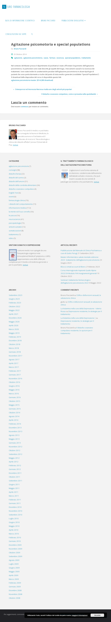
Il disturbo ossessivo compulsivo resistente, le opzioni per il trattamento (77, 330)
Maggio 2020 (14, 321)
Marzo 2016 (14, 393)
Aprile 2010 (13, 530)
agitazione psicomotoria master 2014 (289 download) (32, 80)
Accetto (97, 615)
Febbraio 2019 (15, 337)
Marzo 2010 (14, 533)
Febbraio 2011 (15, 499)
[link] (32, 34)
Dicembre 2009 (15, 545)
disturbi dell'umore (16, 181)
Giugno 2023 (14, 299)
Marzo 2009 (14, 579)
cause (46, 58)
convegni (12, 170)
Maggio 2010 (14, 526)
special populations (72, 58)
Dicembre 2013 (15, 427)
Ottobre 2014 (14, 412)
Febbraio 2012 (15, 465)
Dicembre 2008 (15, 590)
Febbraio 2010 (15, 537)
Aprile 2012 (13, 461)
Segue (15, 145)
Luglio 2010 (14, 518)
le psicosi (12, 215)
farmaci (52, 58)
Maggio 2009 (14, 571)
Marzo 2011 (14, 496)
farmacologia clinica (17, 200)
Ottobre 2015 (14, 401)
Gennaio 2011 (15, 503)
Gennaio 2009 (15, 586)
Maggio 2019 (14, 333)
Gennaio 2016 (15, 397)
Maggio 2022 (14, 310)
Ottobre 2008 (14, 598)
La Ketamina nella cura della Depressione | (78, 318)
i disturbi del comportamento (21, 204)
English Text (13, 193)
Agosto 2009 (14, 560)
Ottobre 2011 (14, 477)
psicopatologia (15, 223)
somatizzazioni (15, 230)
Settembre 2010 (15, 514)
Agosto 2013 (14, 435)
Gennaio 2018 (15, 352)
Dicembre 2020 (15, 318)
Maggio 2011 (14, 488)
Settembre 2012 (15, 454)
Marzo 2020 (14, 329)
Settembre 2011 (15, 480)
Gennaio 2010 (15, 541)
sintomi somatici (15, 227)
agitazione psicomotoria (32, 58)
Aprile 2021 (13, 314)
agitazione (18, 58)
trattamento (86, 58)
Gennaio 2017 (15, 374)
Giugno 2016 (14, 386)
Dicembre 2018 (15, 340)
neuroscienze (14, 219)
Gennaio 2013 (15, 443)
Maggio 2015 (14, 405)
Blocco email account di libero (73, 266)
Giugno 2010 (14, 522)
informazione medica (17, 208)
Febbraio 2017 (15, 371)
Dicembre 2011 (15, 473)
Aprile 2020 (13, 325)
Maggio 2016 (14, 390)
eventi (11, 196)
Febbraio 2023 (15, 302)
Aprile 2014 (13, 420)
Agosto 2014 (14, 416)
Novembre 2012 (15, 446)
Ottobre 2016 (14, 382)
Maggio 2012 (14, 458)
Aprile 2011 (13, 492)
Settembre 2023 (15, 295)
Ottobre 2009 (14, 552)
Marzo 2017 (14, 367)
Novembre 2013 (15, 431)
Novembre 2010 (15, 511)
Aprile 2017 (13, 363)
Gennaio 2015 (15, 409)
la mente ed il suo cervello (19, 211)
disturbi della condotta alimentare (22, 185)
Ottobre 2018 (14, 344)
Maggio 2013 (14, 439)
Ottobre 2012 (14, 450)
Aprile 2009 (13, 575)
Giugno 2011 (14, 484)
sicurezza (60, 58)
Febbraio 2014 (15, 424)
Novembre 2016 (15, 378)
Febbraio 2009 (15, 583)
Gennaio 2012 (15, 469)
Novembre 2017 (15, 355)
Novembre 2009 (15, 549)
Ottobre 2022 (14, 306)
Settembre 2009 (15, 556)
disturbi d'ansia (15, 174)
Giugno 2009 (14, 568)
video (11, 238)
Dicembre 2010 (15, 507)
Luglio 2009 (14, 564)
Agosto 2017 (14, 359)
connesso (24, 107)
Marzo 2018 (14, 348)
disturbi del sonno (16, 177)
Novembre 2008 (15, 594)
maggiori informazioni (79, 615)
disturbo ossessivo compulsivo (21, 189)
